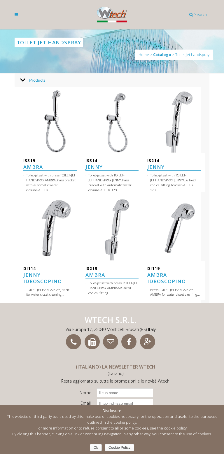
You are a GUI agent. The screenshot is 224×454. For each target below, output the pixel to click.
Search (200, 14)
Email (85, 403)
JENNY (94, 164)
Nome (85, 392)
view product (65, 120)
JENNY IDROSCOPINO (42, 275)
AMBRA (33, 164)
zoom (37, 120)
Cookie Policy (119, 448)
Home (144, 54)
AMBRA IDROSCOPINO (166, 275)
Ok (96, 448)
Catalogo (162, 55)
